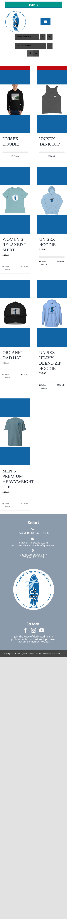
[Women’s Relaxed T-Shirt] (15, 200)
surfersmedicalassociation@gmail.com (33, 545)
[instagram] (33, 630)
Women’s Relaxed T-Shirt (14, 244)
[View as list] (36, 53)
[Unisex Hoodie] (52, 200)
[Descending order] (50, 36)
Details (16, 156)
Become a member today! (33, 641)
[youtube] (41, 630)
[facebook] (25, 630)
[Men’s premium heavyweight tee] (15, 431)
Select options (7, 268)
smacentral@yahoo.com (33, 542)
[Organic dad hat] (15, 313)
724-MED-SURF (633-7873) (34, 533)
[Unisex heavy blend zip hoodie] (52, 313)
